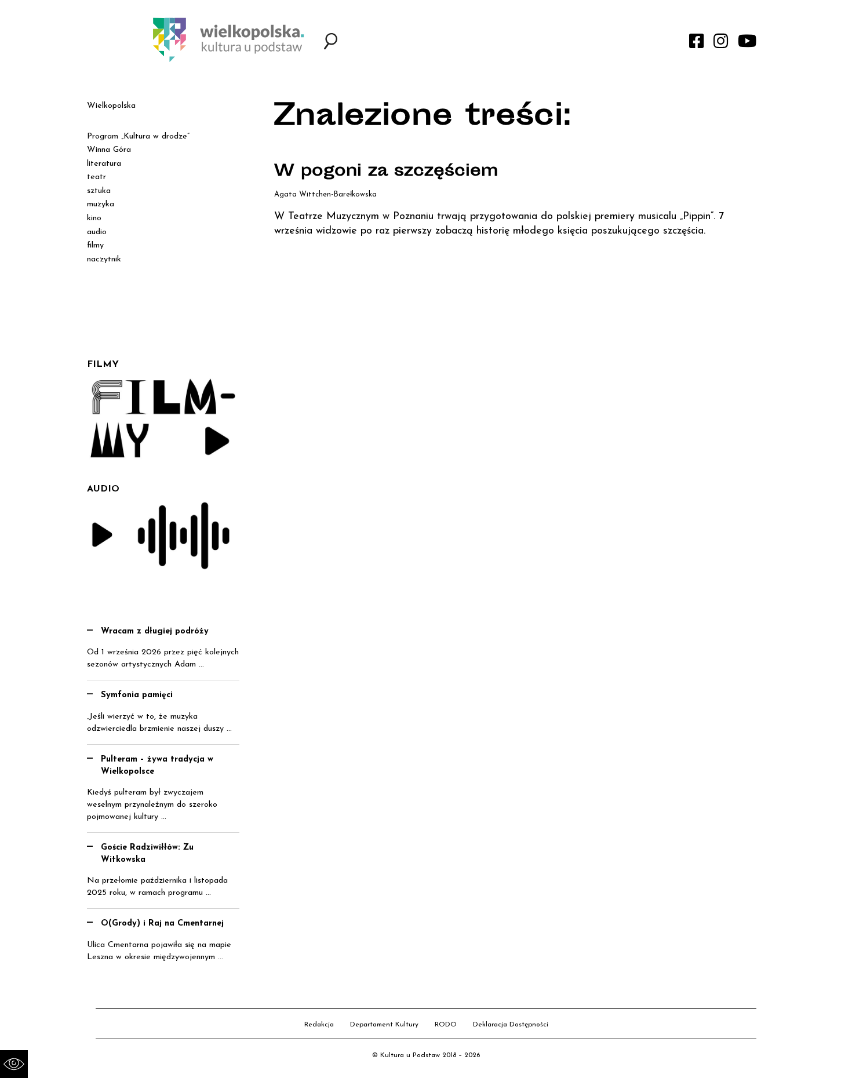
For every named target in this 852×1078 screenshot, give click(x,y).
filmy (95, 245)
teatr (96, 177)
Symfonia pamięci (137, 695)
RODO (446, 1024)
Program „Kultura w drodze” (138, 136)
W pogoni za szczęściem (386, 172)
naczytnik (104, 259)
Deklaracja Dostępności (510, 1024)
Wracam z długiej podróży (155, 631)
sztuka (99, 191)
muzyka (100, 204)
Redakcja (319, 1024)
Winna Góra (109, 149)
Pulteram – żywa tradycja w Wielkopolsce (157, 765)
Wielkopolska (111, 105)
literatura (104, 163)
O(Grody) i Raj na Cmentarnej (162, 923)
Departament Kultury (384, 1024)
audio (97, 232)
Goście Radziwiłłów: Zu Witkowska (147, 853)
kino (94, 218)
